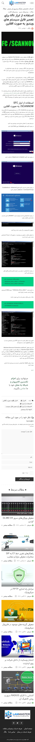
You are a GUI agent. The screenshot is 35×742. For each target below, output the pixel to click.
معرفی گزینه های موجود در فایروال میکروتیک (18, 626)
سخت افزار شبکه (22, 513)
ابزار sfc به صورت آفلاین (10, 400)
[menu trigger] (31, 3)
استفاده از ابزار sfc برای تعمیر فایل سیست (18, 406)
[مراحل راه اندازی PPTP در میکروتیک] (17, 575)
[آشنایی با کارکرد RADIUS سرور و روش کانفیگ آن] (17, 682)
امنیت (30, 620)
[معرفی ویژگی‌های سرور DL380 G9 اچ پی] (17, 504)
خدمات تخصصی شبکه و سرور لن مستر (20, 9)
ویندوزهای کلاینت (13, 12)
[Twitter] (17, 723)
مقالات (3, 9)
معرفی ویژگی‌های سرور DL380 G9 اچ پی (18, 519)
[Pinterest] (13, 723)
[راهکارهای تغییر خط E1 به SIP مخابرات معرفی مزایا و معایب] (17, 540)
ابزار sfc (23, 400)
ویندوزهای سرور (23, 12)
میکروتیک (24, 584)
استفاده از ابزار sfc (25, 404)
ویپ (31, 549)
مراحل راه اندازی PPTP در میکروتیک (22, 590)
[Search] (3, 3)
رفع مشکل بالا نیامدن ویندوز (12, 93)
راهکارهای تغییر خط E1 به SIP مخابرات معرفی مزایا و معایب (20, 555)
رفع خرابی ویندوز (26, 409)
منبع (32, 370)
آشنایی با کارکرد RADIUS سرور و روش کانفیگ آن (19, 697)
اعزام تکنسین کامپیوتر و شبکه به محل (19, 382)
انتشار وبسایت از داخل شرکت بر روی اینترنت (19, 661)
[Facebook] (21, 723)
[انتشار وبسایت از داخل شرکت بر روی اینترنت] (17, 646)
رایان (29, 28)
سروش (29, 525)
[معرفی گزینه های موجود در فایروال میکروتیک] (17, 611)
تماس (23, 388)
